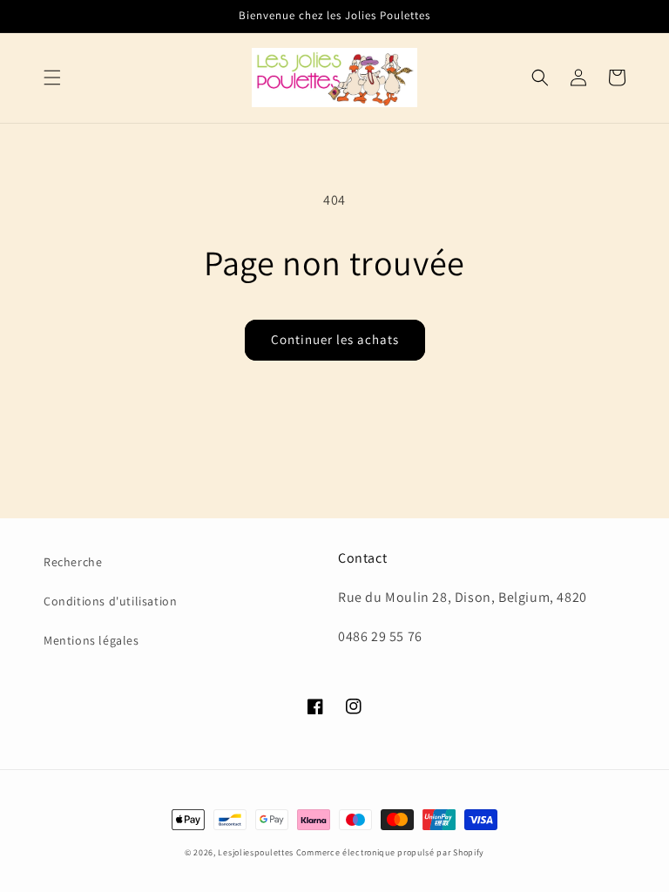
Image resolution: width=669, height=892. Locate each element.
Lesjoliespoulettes (256, 852)
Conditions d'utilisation (110, 601)
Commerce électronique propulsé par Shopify (390, 852)
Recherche (73, 562)
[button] (52, 77)
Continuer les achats (335, 339)
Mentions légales (91, 640)
